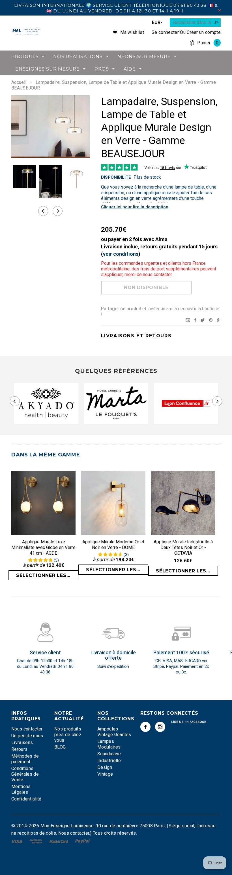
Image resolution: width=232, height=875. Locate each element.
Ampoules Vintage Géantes (114, 731)
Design (104, 767)
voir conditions (120, 254)
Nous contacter (26, 729)
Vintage (105, 774)
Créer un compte (204, 32)
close (219, 10)
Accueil (18, 82)
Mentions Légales (21, 789)
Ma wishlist (132, 32)
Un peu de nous (27, 735)
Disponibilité (116, 177)
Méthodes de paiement (25, 758)
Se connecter (165, 32)
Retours (19, 749)
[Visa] (17, 841)
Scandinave (109, 753)
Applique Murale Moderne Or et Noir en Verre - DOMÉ (113, 544)
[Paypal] (82, 841)
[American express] (36, 841)
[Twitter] (203, 319)
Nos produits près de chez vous (67, 734)
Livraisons (22, 742)
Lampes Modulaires (109, 744)
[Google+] (219, 319)
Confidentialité (26, 799)
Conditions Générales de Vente (25, 774)
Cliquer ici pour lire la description (134, 206)
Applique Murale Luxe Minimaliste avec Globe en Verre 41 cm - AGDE (43, 547)
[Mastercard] (59, 841)
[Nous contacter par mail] (188, 319)
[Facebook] (145, 727)
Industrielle (109, 760)
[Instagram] (160, 727)
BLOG (60, 747)
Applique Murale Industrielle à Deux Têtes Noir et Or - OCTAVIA (183, 547)
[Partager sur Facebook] (195, 319)
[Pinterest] (210, 319)
